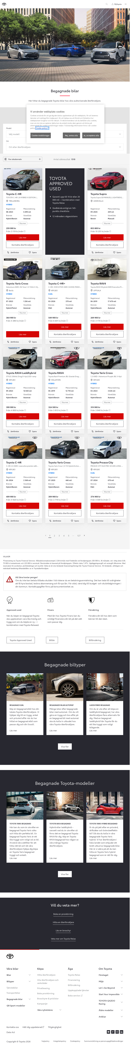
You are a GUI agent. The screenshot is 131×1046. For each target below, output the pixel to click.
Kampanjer (42, 1003)
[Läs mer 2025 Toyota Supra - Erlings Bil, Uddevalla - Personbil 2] (107, 179)
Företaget (103, 974)
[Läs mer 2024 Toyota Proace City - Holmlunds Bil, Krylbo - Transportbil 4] (107, 448)
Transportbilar (13, 992)
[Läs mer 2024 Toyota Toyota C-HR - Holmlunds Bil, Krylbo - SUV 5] (22, 448)
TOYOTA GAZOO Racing (107, 1002)
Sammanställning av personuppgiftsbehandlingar (103, 1041)
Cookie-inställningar (41, 135)
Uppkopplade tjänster (78, 990)
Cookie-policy (41, 128)
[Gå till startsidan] (4, 4)
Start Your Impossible (109, 994)
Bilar (9, 974)
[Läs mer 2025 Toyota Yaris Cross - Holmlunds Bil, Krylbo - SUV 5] (64, 448)
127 (78, 535)
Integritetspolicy (59, 1041)
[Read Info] (24, 231)
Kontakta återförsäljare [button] (23, 244)
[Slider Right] (40, 179)
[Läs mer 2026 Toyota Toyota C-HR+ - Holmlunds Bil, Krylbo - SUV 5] (64, 269)
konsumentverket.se (63, 586)
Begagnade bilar (15, 998)
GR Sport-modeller (16, 1005)
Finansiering (74, 979)
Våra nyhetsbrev (45, 1009)
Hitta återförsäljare (46, 974)
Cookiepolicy (75, 1041)
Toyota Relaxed (31, 624)
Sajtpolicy (45, 1041)
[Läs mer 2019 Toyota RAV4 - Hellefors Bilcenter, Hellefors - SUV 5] (64, 358)
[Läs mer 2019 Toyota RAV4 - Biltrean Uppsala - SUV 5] (107, 269)
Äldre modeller (106, 1010)
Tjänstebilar (12, 987)
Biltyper (10, 981)
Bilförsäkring (74, 984)
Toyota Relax (74, 974)
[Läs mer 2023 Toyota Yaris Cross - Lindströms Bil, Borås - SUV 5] (22, 269)
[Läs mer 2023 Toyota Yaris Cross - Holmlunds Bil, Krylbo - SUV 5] (107, 358)
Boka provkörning (45, 993)
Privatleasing (43, 988)
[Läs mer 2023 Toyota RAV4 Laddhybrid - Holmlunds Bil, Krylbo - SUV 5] (22, 358)
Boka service (75, 995)
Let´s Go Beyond (107, 987)
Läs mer (22, 237)
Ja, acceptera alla (91, 135)
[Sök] (106, 4)
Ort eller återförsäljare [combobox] (19, 146)
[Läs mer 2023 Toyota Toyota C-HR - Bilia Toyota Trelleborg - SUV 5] (22, 179)
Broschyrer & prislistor (48, 998)
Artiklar (102, 1016)
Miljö (101, 981)
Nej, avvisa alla (71, 135)
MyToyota (118, 4)
